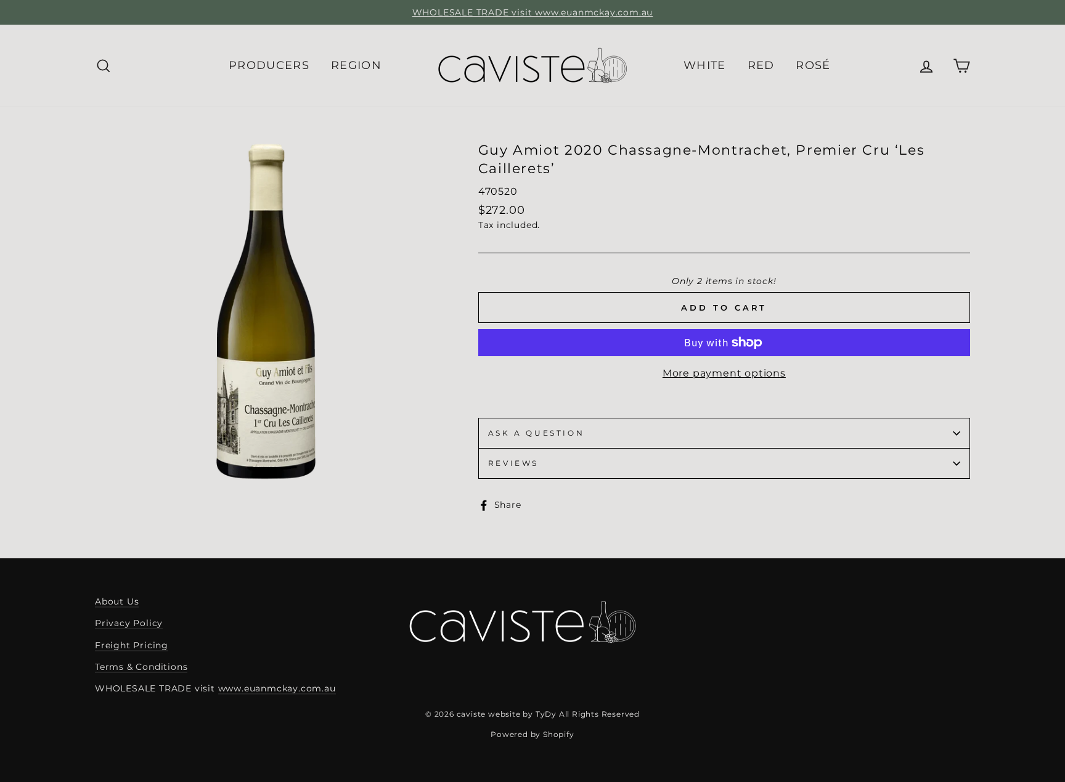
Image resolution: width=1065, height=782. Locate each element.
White (704, 65)
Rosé (813, 65)
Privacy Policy (129, 623)
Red (761, 65)
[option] (532, 12)
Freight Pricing (131, 645)
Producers (269, 65)
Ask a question (536, 433)
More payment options (724, 373)
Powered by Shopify (532, 734)
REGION (356, 65)
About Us (117, 601)
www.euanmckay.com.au (277, 688)
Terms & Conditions (141, 667)
